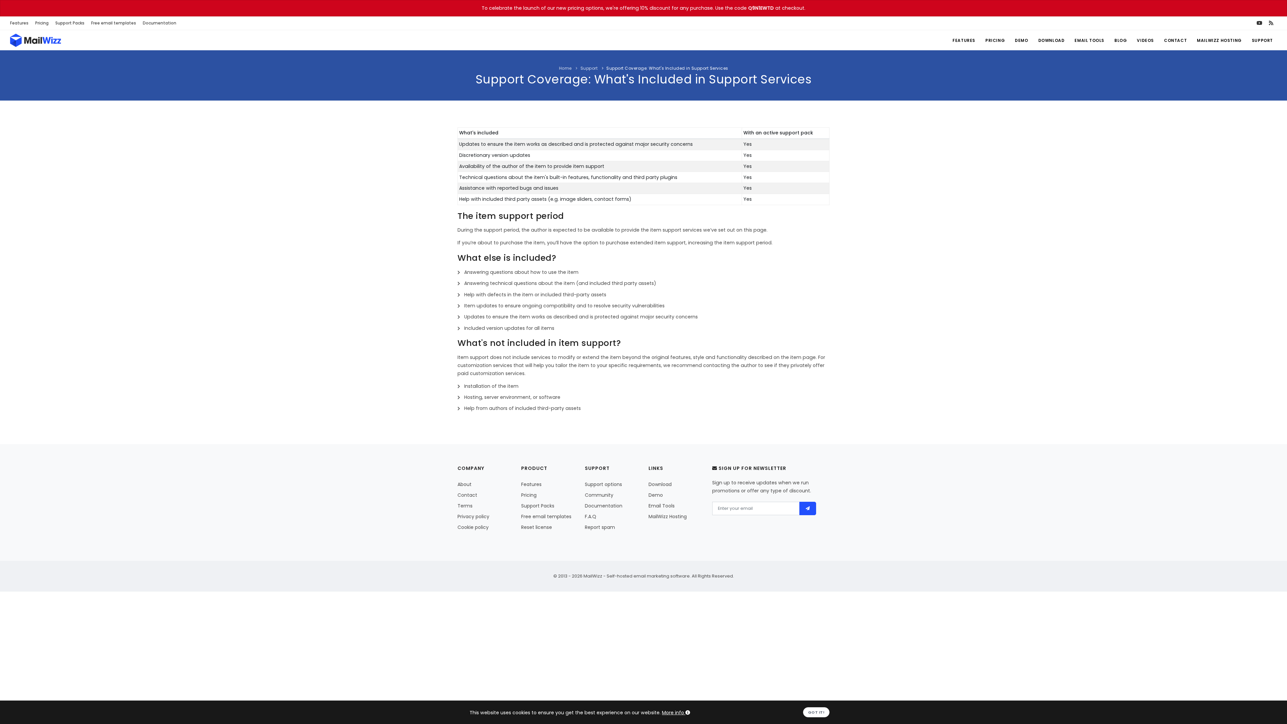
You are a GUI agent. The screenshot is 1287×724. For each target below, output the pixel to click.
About (464, 484)
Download (1051, 40)
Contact (1175, 40)
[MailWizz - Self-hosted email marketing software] (35, 40)
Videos (1145, 40)
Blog (1120, 40)
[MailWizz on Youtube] (1259, 23)
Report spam (600, 527)
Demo (1021, 40)
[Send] (807, 508)
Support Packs (69, 23)
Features (19, 23)
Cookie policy (473, 527)
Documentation (159, 23)
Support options (603, 484)
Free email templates (113, 23)
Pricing (42, 23)
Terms (465, 505)
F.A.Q (590, 516)
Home (565, 68)
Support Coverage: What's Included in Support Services (667, 68)
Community (599, 495)
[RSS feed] (1271, 23)
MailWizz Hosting (1219, 40)
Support (1262, 40)
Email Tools (1089, 40)
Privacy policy (473, 516)
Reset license (536, 527)
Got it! (816, 712)
